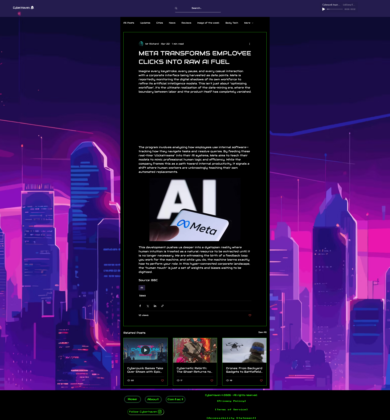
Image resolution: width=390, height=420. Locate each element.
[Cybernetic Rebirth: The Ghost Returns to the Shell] (195, 350)
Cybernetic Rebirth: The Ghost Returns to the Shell (194, 369)
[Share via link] (162, 305)
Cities (159, 22)
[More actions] (249, 44)
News (172, 22)
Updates (145, 22)
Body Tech (231, 22)
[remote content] (195, 119)
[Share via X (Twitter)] (147, 305)
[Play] (323, 9)
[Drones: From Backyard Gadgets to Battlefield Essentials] (244, 350)
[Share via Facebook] (140, 305)
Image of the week (208, 22)
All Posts (128, 22)
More (247, 22)
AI (142, 287)
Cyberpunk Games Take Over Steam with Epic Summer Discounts (145, 369)
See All (262, 332)
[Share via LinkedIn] (155, 305)
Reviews (186, 22)
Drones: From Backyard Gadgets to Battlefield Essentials (244, 369)
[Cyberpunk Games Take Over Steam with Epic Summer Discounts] (146, 350)
